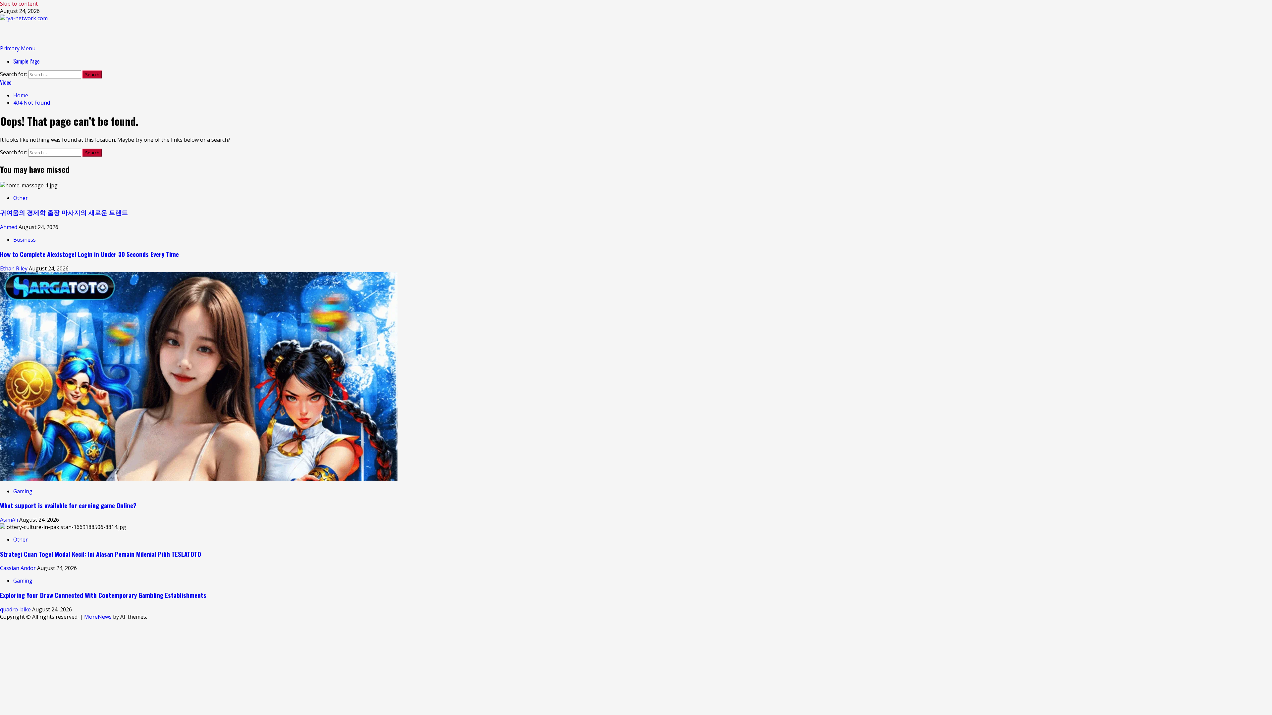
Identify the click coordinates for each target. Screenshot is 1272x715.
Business (24, 239)
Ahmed (9, 227)
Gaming (22, 491)
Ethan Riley (14, 268)
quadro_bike (16, 609)
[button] (17, 48)
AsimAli (9, 519)
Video (5, 82)
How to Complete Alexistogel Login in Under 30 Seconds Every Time (89, 254)
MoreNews (98, 616)
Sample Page (26, 61)
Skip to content (19, 3)
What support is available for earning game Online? (68, 505)
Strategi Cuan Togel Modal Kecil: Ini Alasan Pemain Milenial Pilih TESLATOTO (100, 553)
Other (20, 198)
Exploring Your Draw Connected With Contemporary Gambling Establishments (103, 595)
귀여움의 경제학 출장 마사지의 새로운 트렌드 (64, 212)
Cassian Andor (18, 568)
